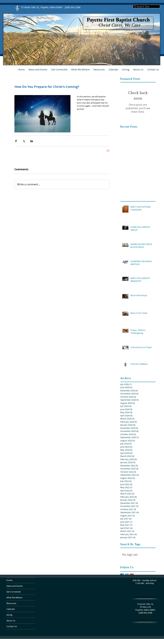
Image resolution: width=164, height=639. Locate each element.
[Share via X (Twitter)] (23, 141)
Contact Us (11, 626)
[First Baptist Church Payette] (82, 61)
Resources (11, 603)
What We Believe (14, 597)
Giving (9, 614)
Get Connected (13, 591)
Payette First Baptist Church (118, 19)
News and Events (14, 585)
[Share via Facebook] (15, 141)
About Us (10, 620)
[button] (59, 69)
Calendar (10, 609)
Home (9, 580)
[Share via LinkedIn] (31, 141)
